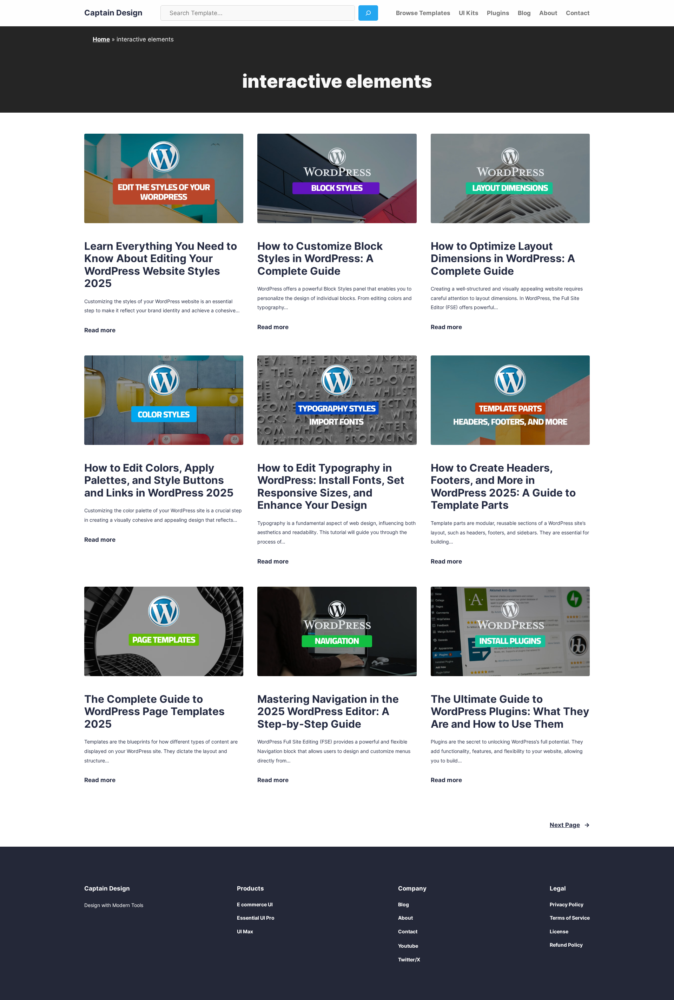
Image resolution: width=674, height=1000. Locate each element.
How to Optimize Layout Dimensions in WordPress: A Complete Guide (503, 258)
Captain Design (113, 12)
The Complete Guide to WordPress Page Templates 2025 (154, 711)
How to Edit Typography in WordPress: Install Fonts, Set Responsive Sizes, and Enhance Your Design (330, 487)
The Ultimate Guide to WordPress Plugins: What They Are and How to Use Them (510, 711)
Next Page (570, 824)
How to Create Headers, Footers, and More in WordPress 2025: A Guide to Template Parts (503, 487)
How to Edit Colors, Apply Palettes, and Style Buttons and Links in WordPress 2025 (158, 480)
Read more (99, 330)
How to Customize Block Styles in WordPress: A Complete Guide (320, 258)
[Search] (368, 13)
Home (101, 39)
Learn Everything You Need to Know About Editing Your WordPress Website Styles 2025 (160, 265)
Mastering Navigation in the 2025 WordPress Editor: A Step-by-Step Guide (328, 711)
